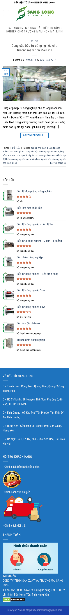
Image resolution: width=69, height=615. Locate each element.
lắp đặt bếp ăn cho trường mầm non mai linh (41, 155)
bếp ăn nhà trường (39, 148)
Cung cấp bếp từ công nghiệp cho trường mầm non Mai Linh (34, 47)
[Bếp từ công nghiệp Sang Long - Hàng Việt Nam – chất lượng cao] (35, 13)
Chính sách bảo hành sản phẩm (21, 466)
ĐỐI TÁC (34, 41)
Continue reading (34, 135)
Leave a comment (58, 163)
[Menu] (6, 13)
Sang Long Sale (48, 60)
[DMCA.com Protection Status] (14, 599)
